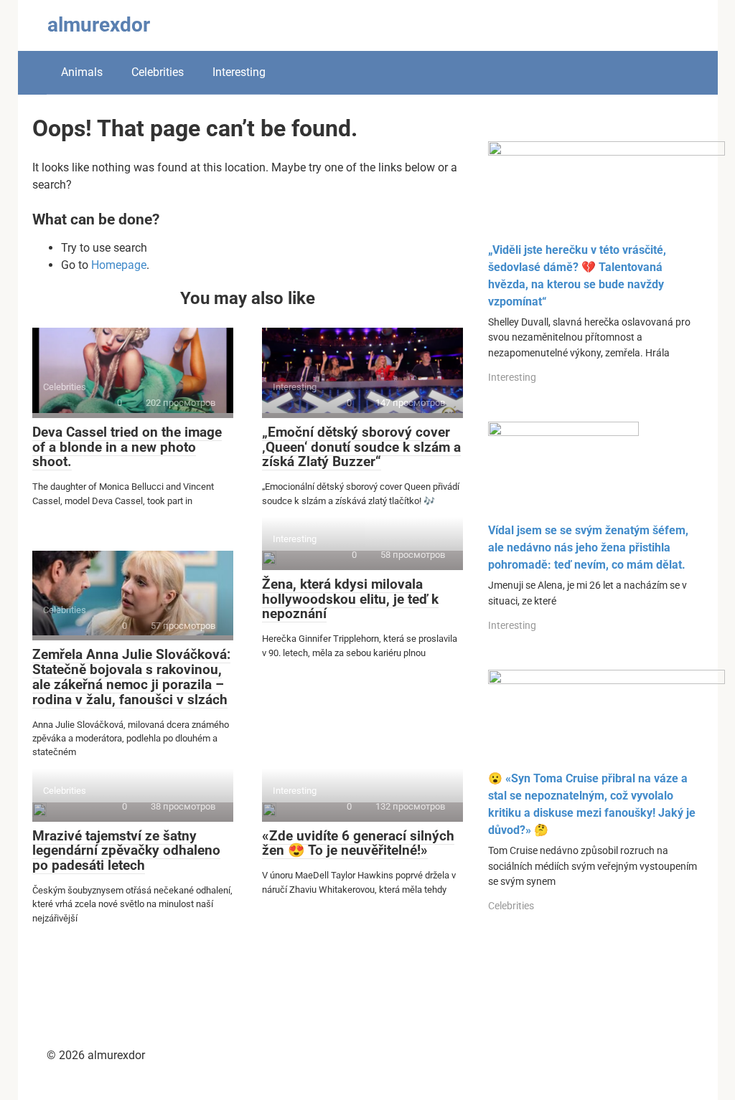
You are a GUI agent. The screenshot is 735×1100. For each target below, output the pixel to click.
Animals (82, 72)
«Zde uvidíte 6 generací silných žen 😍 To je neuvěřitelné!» (358, 843)
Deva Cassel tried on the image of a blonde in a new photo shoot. (127, 447)
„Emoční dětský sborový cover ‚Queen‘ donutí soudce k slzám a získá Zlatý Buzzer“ (361, 447)
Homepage (118, 265)
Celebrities (157, 72)
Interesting (239, 72)
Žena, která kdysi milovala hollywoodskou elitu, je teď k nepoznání (350, 599)
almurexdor (98, 25)
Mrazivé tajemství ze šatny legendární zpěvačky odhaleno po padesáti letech (126, 851)
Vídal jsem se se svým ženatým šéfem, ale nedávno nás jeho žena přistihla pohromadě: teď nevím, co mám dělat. (588, 547)
